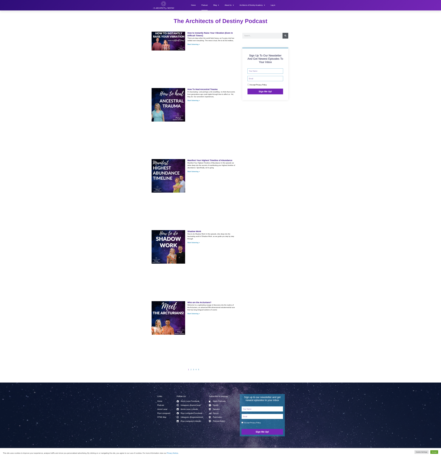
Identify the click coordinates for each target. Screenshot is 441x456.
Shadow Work (194, 145)
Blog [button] (215, 5)
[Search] (285, 36)
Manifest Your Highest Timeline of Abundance (209, 108)
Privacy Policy (261, 85)
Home (193, 5)
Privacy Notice (172, 453)
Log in (273, 5)
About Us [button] (228, 5)
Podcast (204, 5)
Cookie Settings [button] (421, 452)
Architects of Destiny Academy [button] (251, 5)
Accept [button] (434, 452)
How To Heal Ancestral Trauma (202, 70)
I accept (258, 85)
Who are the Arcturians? (199, 183)
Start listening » (193, 44)
